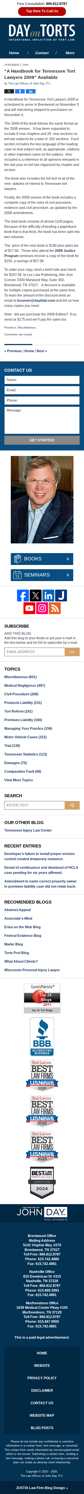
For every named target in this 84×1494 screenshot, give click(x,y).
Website (42, 1365)
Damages (15, 763)
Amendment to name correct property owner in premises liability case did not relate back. (40, 883)
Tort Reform (18, 711)
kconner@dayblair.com (36, 300)
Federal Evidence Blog (22, 935)
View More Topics (18, 780)
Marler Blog (13, 944)
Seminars (37, 575)
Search (72, 805)
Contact (42, 53)
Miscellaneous (27, 327)
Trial (12, 746)
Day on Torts (42, 32)
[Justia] (61, 595)
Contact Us (42, 1403)
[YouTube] (29, 608)
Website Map (42, 1415)
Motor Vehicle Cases (25, 737)
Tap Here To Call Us (42, 11)
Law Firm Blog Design (40, 1488)
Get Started (42, 440)
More (70, 53)
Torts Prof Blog (16, 953)
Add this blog (17, 633)
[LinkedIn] (48, 595)
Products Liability (23, 703)
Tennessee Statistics (25, 754)
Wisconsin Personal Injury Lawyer (32, 970)
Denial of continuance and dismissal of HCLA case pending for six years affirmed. (41, 870)
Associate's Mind (18, 918)
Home (14, 53)
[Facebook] (23, 595)
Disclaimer (42, 1390)
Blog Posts (42, 1428)
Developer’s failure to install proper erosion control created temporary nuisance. (39, 856)
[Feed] (54, 608)
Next (42, 351)
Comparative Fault (22, 771)
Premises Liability (23, 720)
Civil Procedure (21, 694)
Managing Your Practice (28, 728)
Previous (13, 351)
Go (72, 652)
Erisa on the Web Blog (22, 927)
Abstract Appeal (17, 910)
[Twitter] (35, 595)
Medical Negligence (24, 685)
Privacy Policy (42, 1378)
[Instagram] (42, 608)
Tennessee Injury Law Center (28, 830)
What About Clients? (21, 961)
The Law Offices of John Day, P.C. (42, 1475)
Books (33, 558)
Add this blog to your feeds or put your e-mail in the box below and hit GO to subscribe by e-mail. (41, 640)
